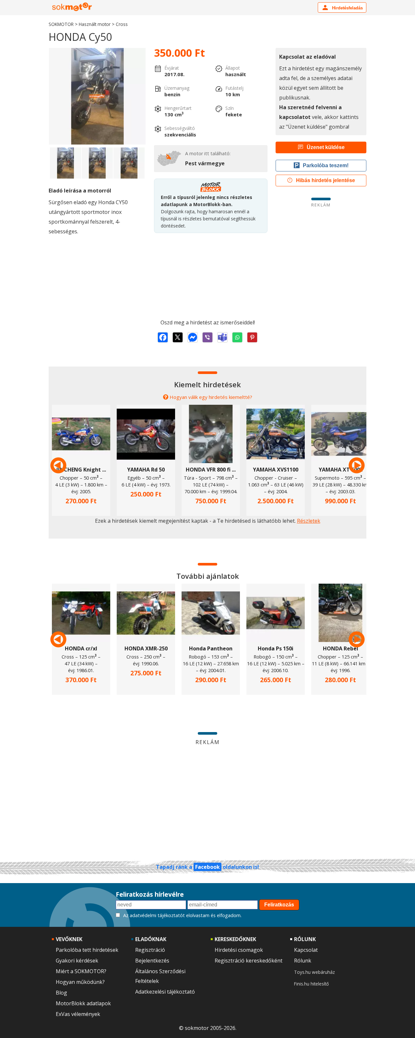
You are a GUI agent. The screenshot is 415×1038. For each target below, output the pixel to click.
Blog (61, 992)
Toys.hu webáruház (314, 972)
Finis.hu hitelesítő (311, 984)
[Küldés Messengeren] (192, 337)
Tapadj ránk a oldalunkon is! (207, 866)
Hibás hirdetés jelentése (325, 180)
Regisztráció (150, 949)
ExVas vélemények (78, 1014)
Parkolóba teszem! (326, 165)
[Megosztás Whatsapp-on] (237, 337)
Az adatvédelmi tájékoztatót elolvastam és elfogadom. (182, 915)
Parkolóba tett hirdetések (87, 949)
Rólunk (302, 960)
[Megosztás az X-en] (177, 337)
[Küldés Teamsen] (222, 337)
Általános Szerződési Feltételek (160, 976)
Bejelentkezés (152, 960)
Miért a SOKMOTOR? (81, 971)
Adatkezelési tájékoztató (165, 991)
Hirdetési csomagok (239, 949)
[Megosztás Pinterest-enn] (252, 337)
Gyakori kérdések (77, 960)
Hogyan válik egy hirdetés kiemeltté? (211, 397)
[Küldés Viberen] (207, 337)
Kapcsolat (306, 949)
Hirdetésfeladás (347, 8)
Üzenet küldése (326, 147)
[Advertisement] (321, 253)
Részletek (308, 520)
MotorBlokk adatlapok (83, 1003)
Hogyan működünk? (80, 982)
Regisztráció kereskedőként (248, 960)
